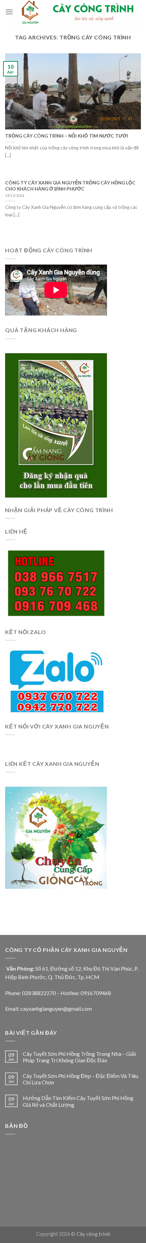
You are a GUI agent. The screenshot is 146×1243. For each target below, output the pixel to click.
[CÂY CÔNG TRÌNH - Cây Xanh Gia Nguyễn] (77, 12)
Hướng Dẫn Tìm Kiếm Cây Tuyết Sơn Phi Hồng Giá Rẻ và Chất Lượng (78, 1101)
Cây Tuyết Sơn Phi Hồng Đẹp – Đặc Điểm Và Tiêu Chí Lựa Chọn (80, 1079)
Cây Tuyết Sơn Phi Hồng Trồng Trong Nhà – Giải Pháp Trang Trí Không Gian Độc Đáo (79, 1056)
